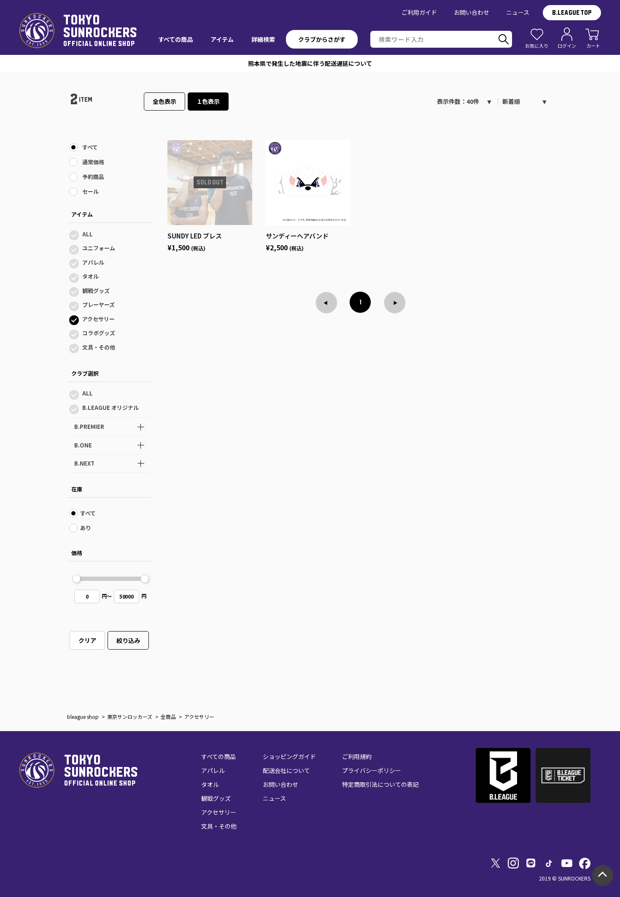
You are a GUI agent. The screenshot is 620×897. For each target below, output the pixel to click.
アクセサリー (98, 319)
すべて (90, 147)
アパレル (93, 262)
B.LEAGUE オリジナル (110, 408)
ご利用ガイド (419, 12)
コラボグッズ (98, 333)
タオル (90, 276)
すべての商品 (218, 756)
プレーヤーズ (98, 305)
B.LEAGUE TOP (572, 12)
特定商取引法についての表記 (380, 784)
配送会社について (286, 770)
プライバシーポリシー (371, 770)
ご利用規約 (357, 756)
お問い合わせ (471, 12)
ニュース (517, 12)
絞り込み (128, 640)
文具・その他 (98, 347)
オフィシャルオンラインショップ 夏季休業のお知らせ (310, 63)
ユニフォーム (98, 248)
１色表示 (208, 101)
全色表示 (164, 101)
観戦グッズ (96, 291)
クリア (87, 640)
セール (90, 191)
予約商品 (93, 177)
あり (85, 528)
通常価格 (93, 162)
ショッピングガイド (289, 756)
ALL (87, 234)
